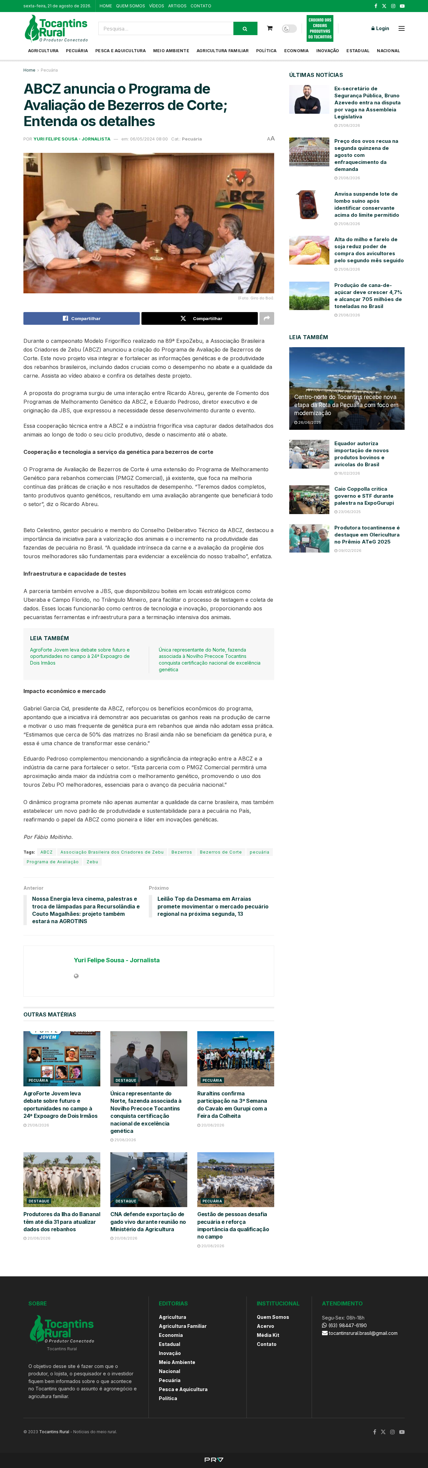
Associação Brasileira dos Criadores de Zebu (112, 852)
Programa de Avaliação (53, 861)
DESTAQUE (126, 1080)
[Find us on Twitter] (384, 6)
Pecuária (77, 50)
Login (382, 28)
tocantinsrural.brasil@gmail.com (363, 1333)
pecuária (260, 852)
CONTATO (201, 5)
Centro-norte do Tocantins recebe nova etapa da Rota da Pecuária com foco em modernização (346, 405)
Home (29, 70)
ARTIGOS (177, 5)
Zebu (92, 861)
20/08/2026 (212, 1125)
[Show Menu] (402, 28)
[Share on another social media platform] (266, 318)
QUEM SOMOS (130, 5)
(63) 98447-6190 (347, 1325)
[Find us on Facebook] (375, 6)
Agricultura (43, 50)
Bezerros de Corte (221, 852)
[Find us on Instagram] (393, 6)
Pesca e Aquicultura (120, 50)
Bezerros (182, 852)
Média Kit (268, 1335)
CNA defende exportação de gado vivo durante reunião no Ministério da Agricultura (148, 1222)
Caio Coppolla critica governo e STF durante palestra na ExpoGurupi (364, 496)
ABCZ (46, 852)
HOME (106, 5)
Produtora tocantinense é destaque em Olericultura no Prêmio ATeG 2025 (367, 534)
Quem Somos (273, 1317)
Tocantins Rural (54, 1431)
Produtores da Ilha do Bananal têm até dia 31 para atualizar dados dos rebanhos (61, 1222)
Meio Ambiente (171, 50)
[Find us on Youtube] (402, 6)
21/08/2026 (37, 1125)
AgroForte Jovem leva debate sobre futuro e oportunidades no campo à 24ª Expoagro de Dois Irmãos (80, 656)
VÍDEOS (156, 5)
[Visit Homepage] (56, 28)
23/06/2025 (349, 511)
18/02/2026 (348, 473)
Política (266, 50)
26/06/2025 (309, 422)
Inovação (327, 50)
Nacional (388, 50)
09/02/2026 (349, 550)
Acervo (265, 1326)
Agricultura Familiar (223, 50)
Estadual (357, 50)
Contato (267, 1344)
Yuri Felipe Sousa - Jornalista (71, 138)
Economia (296, 50)
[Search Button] (245, 28)
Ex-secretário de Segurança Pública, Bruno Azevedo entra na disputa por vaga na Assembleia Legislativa (367, 102)
